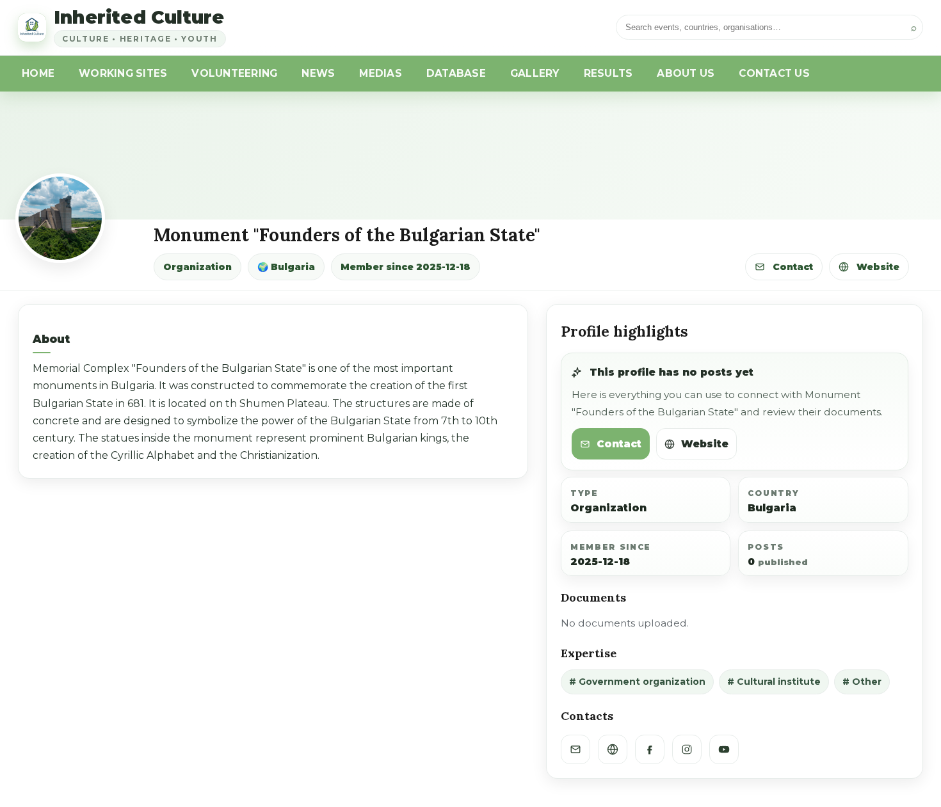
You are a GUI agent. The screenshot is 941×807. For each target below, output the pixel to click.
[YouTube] (724, 749)
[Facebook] (649, 749)
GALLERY (534, 73)
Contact (791, 267)
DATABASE (456, 73)
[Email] (575, 749)
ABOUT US (685, 73)
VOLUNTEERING (234, 73)
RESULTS (608, 73)
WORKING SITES (123, 73)
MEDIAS (380, 73)
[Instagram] (687, 749)
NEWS (318, 73)
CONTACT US (774, 73)
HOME (38, 73)
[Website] (612, 749)
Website (876, 267)
